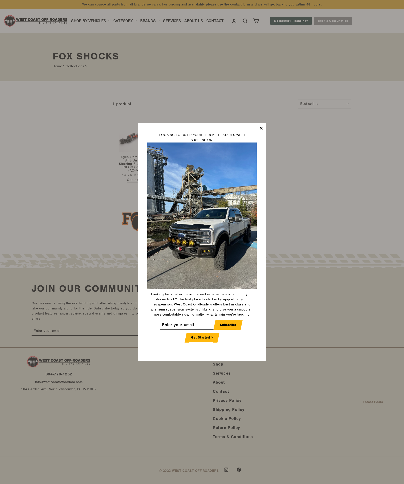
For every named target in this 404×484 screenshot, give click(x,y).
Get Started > (202, 338)
